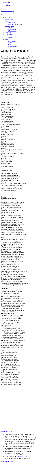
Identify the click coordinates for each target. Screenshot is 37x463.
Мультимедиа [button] (9, 34)
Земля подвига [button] (9, 26)
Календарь (8, 32)
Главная (7, 2)
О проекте (8, 4)
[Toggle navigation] (1, 14)
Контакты (8, 5)
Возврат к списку (6, 431)
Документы (12, 41)
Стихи (10, 44)
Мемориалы (12, 31)
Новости (7, 17)
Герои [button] (6, 21)
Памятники (12, 29)
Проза (10, 42)
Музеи (10, 27)
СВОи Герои (9, 19)
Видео (10, 37)
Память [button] (7, 39)
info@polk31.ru (22, 456)
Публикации (12, 46)
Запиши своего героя (7, 11)
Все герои (11, 22)
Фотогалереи (12, 36)
